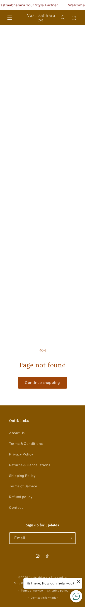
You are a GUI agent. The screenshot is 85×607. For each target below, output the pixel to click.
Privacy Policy (21, 454)
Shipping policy (57, 590)
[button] (9, 18)
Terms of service (32, 590)
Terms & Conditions (26, 444)
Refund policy (20, 497)
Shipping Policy (22, 476)
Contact (16, 508)
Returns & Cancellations (29, 465)
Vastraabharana (39, 577)
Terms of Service (23, 486)
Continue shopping (42, 382)
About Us (17, 433)
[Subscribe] (70, 538)
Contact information (44, 597)
